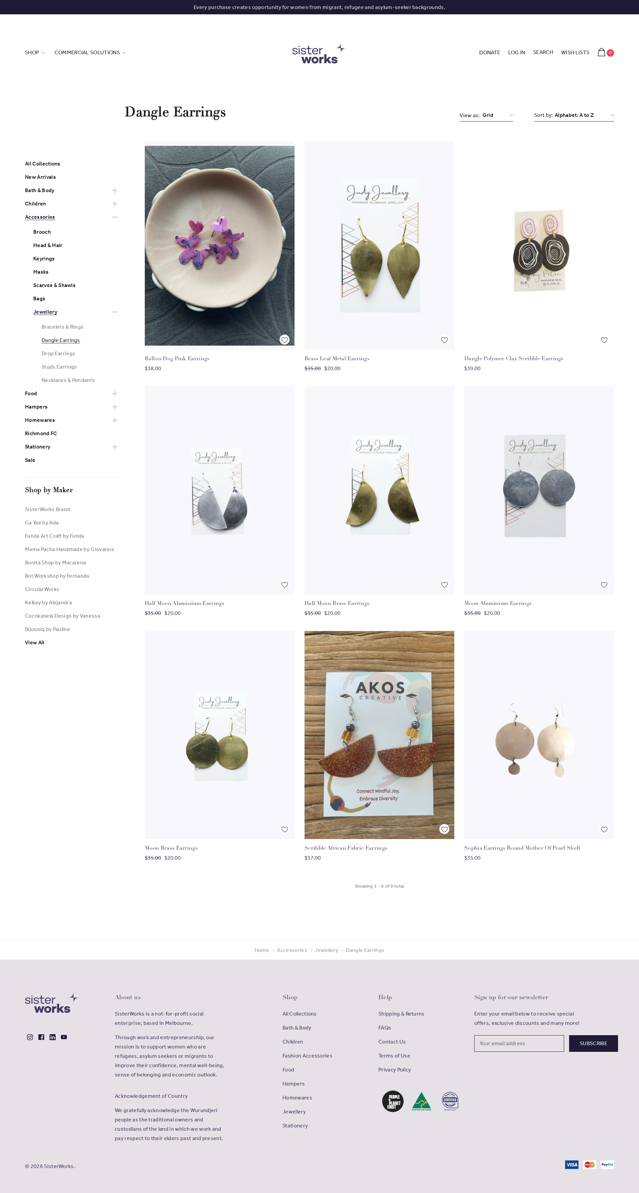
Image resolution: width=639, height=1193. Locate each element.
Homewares (40, 420)
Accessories (40, 217)
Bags (39, 298)
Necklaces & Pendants (68, 380)
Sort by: (543, 115)
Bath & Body (40, 190)
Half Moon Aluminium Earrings (184, 603)
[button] (393, 1101)
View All (35, 642)
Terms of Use (394, 1055)
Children (35, 203)
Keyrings (44, 258)
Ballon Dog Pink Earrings (177, 359)
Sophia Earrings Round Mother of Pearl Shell (522, 848)
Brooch (42, 232)
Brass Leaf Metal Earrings (337, 359)
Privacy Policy (394, 1069)
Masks (41, 272)
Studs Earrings (59, 367)
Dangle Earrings (61, 340)
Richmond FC (41, 433)
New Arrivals (40, 177)
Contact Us (392, 1042)
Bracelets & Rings (63, 327)
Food (31, 393)
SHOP (32, 52)
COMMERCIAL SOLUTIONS (88, 52)
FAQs (384, 1028)
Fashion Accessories (307, 1055)
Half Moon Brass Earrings (337, 603)
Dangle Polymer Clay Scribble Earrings (513, 359)
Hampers (36, 407)
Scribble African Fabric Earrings (346, 848)
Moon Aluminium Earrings (498, 603)
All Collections (43, 163)
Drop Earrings (58, 353)
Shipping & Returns (401, 1014)
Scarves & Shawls (54, 285)
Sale (30, 460)
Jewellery (45, 312)
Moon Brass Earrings (171, 848)
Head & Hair (48, 245)
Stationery (37, 447)
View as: (470, 115)
